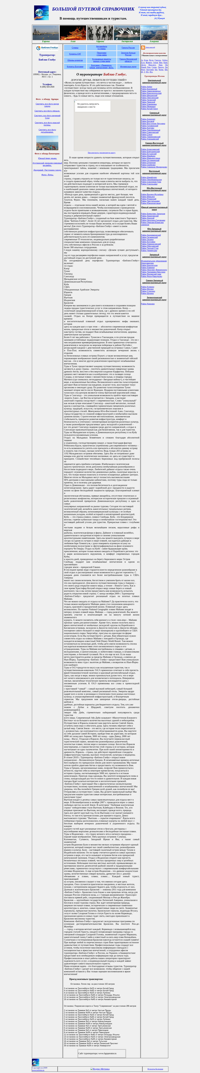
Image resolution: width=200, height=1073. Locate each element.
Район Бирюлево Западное (153, 214)
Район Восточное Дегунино (153, 123)
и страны (102, 49)
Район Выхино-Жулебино (152, 194)
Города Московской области (128, 60)
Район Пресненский (149, 98)
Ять (151, 72)
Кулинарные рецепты (101, 59)
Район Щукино (147, 293)
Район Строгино (148, 291)
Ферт (143, 69)
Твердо (161, 67)
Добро (164, 60)
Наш (160, 65)
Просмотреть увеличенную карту (102, 153)
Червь (161, 69)
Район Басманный (149, 89)
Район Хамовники (149, 104)
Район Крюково (148, 304)
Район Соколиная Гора (151, 182)
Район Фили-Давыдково (151, 276)
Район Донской (147, 218)
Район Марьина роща (150, 158)
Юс (147, 72)
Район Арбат (146, 87)
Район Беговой (147, 121)
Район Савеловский (150, 132)
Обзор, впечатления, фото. (102, 68)
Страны (75, 48)
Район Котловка (148, 242)
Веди (151, 60)
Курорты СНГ (75, 54)
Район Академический (151, 235)
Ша (166, 69)
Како (165, 62)
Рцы (149, 67)
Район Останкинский (150, 160)
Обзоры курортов (75, 60)
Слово (154, 67)
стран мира (102, 55)
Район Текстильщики (150, 201)
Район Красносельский (151, 93)
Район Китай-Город (149, 109)
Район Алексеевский (150, 149)
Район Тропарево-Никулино (153, 272)
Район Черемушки (149, 250)
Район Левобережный (150, 130)
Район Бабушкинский (150, 151)
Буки (146, 60)
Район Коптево (147, 128)
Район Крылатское (149, 265)
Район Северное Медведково (154, 167)
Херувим (150, 69)
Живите (149, 62)
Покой (143, 67)
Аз (142, 60)
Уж (166, 67)
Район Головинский (149, 126)
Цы (156, 69)
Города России (128, 48)
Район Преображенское (151, 180)
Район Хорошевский (150, 139)
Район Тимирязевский (150, 137)
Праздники (101, 53)
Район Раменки (148, 267)
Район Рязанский (148, 199)
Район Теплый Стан (149, 248)
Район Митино (147, 289)
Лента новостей (150, 47)
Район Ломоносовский (151, 244)
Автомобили (101, 46)
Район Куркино (147, 287)
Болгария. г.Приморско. (101, 65)
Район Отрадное (148, 163)
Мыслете (152, 65)
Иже (161, 62)
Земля (155, 62)
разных (96, 61)
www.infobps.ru (38, 1070)
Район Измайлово (149, 177)
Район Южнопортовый (151, 203)
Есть (143, 62)
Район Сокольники (149, 184)
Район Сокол (146, 134)
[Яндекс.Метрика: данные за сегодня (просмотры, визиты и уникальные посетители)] (100, 1069)
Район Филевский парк (151, 274)
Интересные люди (128, 66)
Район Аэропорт (148, 119)
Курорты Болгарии (75, 66)
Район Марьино (148, 197)
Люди (143, 65)
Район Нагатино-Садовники (153, 220)
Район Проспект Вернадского (154, 270)
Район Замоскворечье (151, 91)
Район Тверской (148, 102)
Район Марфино (148, 156)
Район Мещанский (149, 95)
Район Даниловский (150, 216)
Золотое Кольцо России (128, 54)
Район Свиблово (148, 165)
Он (166, 65)
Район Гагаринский (149, 237)
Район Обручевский (150, 246)
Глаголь (158, 60)
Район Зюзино (147, 239)
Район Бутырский (149, 154)
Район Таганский (148, 100)
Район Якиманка (148, 106)
